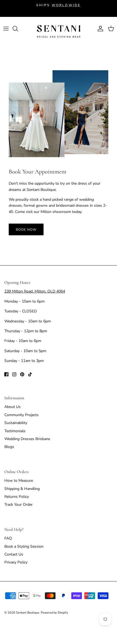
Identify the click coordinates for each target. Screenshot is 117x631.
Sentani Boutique (27, 613)
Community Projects (21, 414)
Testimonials (15, 431)
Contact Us (13, 554)
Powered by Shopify (54, 613)
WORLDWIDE (66, 5)
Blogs (9, 446)
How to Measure (18, 480)
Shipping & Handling (22, 488)
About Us (12, 406)
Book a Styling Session (24, 546)
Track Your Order (18, 504)
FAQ (8, 538)
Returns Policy (16, 496)
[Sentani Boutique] (58, 31)
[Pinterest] (22, 374)
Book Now (26, 229)
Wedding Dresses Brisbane (27, 438)
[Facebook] (6, 374)
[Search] (18, 29)
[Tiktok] (30, 374)
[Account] (99, 29)
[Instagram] (14, 374)
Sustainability (15, 422)
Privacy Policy (15, 562)
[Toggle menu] (6, 29)
